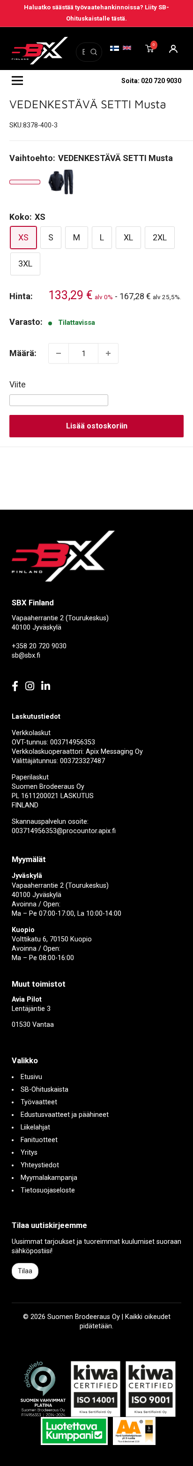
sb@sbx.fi (26, 655)
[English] (127, 48)
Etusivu (31, 1077)
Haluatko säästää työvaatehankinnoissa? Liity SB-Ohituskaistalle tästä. (96, 13)
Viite (17, 384)
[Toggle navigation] (17, 80)
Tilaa (25, 1271)
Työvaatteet (39, 1102)
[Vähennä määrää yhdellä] (58, 353)
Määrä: (23, 353)
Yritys (29, 1153)
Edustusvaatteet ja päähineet (65, 1115)
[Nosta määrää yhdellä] (108, 353)
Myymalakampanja (49, 1178)
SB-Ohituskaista (44, 1090)
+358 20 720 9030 (39, 646)
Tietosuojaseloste (48, 1190)
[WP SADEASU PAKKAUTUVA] (61, 182)
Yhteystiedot (40, 1165)
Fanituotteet (39, 1140)
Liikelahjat (35, 1127)
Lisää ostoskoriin (96, 425)
